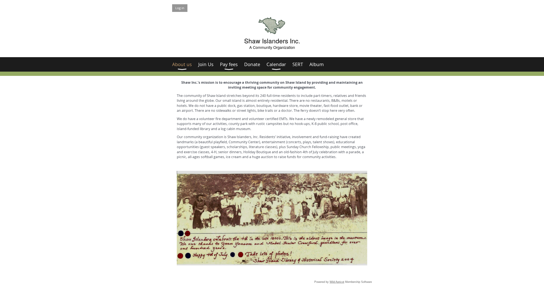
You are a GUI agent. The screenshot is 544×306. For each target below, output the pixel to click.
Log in (179, 8)
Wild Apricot (337, 281)
